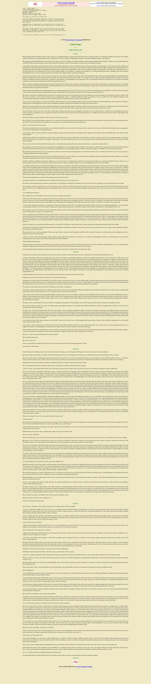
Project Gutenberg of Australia (73, 40)
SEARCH (99, 5)
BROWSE (99, 2)
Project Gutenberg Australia (66, 2)
